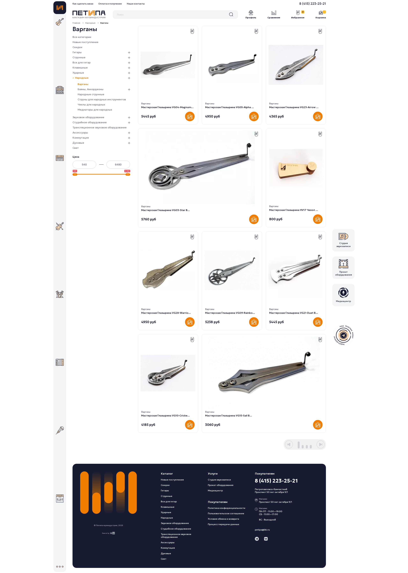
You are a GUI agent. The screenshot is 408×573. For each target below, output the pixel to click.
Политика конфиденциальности (226, 508)
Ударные (78, 72)
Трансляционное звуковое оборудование (100, 127)
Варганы (83, 84)
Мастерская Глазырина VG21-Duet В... (293, 312)
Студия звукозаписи (219, 479)
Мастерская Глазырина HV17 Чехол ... (293, 209)
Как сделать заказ (83, 3)
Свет (76, 147)
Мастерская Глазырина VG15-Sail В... (228, 415)
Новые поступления (85, 42)
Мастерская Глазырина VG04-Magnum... (167, 107)
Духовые (78, 142)
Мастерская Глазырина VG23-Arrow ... (294, 107)
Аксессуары (80, 132)
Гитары (77, 52)
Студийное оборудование (90, 122)
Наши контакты (136, 3)
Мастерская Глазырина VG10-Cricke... (165, 415)
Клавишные (80, 67)
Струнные (79, 57)
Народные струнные (91, 94)
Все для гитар (82, 62)
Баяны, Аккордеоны (90, 89)
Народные (90, 23)
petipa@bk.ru (262, 529)
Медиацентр (215, 490)
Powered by (105, 533)
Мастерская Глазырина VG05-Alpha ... (229, 107)
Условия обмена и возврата (223, 518)
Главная (76, 23)
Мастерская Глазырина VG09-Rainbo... (230, 312)
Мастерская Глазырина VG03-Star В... (165, 210)
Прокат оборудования (220, 485)
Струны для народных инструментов (102, 99)
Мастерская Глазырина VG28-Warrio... (166, 312)
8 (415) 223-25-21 (312, 4)
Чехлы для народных (91, 104)
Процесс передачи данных (223, 524)
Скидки (77, 47)
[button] (129, 52)
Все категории (82, 37)
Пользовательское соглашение (226, 513)
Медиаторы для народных (95, 109)
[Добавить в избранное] (192, 31)
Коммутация (81, 137)
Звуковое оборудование (88, 117)
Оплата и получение (110, 3)
